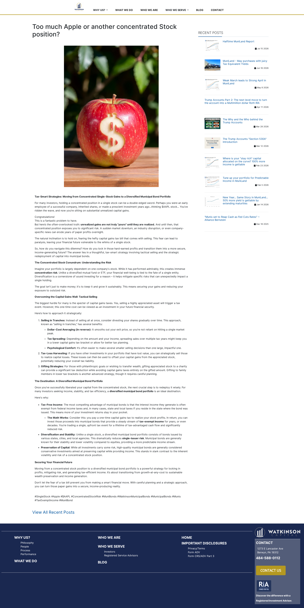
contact (217, 10)
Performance (28, 554)
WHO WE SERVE (111, 546)
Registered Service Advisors (121, 555)
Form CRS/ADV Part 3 (201, 556)
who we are (149, 10)
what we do (124, 10)
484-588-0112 (268, 558)
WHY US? (22, 537)
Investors (109, 551)
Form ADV (194, 552)
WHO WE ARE (109, 537)
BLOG (102, 562)
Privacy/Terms (196, 548)
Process (25, 550)
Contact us (270, 570)
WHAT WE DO (25, 561)
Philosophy (27, 542)
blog (199, 10)
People (25, 546)
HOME (187, 537)
